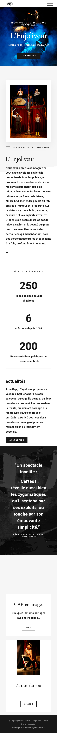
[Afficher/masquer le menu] (49, 3)
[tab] (28, 252)
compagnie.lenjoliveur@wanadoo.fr (28, 727)
